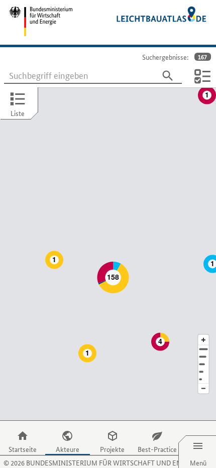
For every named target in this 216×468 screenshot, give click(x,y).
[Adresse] (203, 349)
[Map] (108, 254)
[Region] (203, 364)
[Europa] (203, 379)
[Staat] (203, 372)
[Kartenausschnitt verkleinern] (203, 389)
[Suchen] (168, 76)
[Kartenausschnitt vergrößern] (203, 339)
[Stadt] (203, 357)
